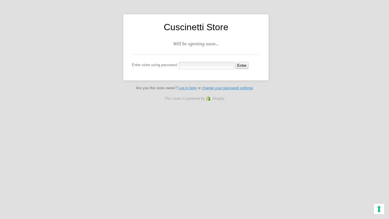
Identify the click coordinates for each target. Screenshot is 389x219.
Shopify (218, 98)
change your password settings (227, 88)
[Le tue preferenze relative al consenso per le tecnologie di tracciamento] (379, 209)
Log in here (187, 88)
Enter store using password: (155, 65)
